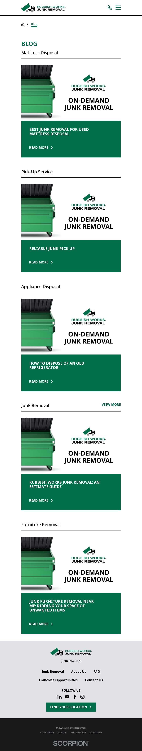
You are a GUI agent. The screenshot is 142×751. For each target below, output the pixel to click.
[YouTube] (67, 697)
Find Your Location (68, 707)
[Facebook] (75, 697)
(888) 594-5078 (71, 661)
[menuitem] (47, 733)
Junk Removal (53, 671)
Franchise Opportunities (58, 680)
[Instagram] (82, 697)
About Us (78, 671)
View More (111, 405)
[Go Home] (22, 24)
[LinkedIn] (60, 697)
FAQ (96, 671)
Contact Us (94, 680)
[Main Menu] (118, 7)
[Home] (43, 7)
